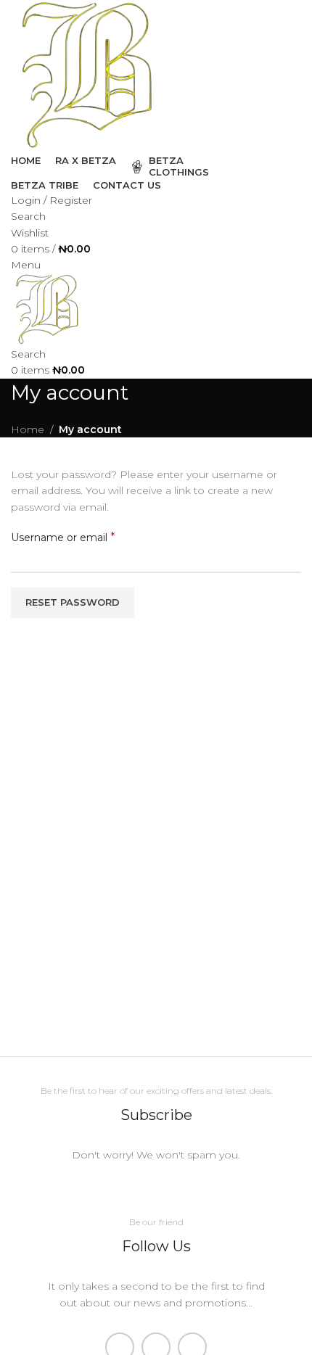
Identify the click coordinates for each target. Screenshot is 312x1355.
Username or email (63, 537)
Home (27, 429)
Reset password (72, 602)
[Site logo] (87, 75)
